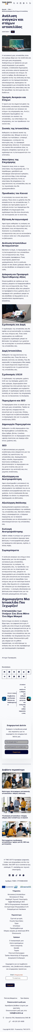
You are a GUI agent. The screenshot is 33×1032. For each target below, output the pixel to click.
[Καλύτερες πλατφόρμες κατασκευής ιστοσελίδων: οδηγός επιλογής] (16, 781)
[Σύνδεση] (23, 3)
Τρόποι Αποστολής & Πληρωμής (16, 955)
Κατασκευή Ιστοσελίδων (16, 894)
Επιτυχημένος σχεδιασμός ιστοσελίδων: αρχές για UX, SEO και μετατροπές (15, 842)
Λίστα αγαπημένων (16, 943)
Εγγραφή (10, 985)
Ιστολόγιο (16, 926)
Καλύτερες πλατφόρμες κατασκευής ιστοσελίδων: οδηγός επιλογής (16, 792)
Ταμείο (16, 950)
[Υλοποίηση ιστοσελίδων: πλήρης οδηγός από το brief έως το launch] (16, 805)
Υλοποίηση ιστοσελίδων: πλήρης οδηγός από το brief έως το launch (15, 817)
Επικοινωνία (16, 933)
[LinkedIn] (18, 672)
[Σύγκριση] (17, 3)
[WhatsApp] (14, 676)
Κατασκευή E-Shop (16, 897)
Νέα (13, 31)
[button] (26, 3)
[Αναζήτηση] (14, 3)
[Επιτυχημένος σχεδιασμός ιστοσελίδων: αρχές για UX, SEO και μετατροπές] (16, 829)
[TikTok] (16, 875)
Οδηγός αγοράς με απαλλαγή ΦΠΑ (16, 931)
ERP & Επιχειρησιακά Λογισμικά (16, 904)
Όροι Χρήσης (24, 998)
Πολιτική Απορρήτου (10, 998)
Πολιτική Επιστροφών (16, 953)
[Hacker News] (28, 672)
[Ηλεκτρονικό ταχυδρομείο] (23, 676)
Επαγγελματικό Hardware (16, 909)
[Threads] (18, 676)
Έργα (16, 923)
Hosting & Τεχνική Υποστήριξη (16, 899)
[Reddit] (23, 672)
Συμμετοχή (16, 752)
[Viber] (9, 676)
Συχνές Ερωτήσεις (16, 921)
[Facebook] (4, 672)
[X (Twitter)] (9, 672)
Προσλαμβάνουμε (16, 928)
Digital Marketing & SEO (16, 902)
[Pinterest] (14, 672)
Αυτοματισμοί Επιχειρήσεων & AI (16, 907)
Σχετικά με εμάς (16, 918)
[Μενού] (30, 3)
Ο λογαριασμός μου (16, 941)
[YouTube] (13, 875)
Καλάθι (16, 948)
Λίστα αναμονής (16, 945)
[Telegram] (4, 676)
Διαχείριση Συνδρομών (16, 958)
